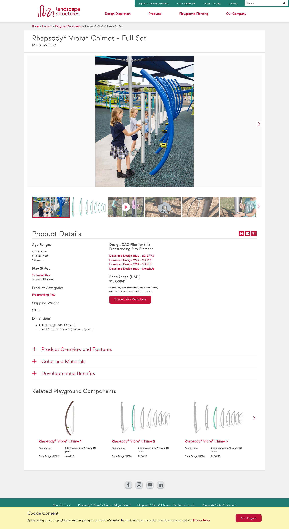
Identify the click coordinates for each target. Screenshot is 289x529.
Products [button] (155, 14)
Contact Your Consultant (130, 299)
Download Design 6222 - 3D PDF (130, 264)
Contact (233, 3)
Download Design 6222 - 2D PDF (130, 260)
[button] (259, 124)
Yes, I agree (248, 518)
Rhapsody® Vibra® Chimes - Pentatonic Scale (166, 505)
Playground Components (68, 26)
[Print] (241, 233)
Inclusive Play (41, 275)
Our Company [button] (236, 14)
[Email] (247, 233)
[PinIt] (254, 233)
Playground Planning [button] (193, 14)
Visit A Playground (185, 3)
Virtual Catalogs (212, 3)
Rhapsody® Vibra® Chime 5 (219, 505)
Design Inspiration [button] (118, 14)
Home (35, 26)
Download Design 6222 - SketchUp (131, 268)
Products (47, 26)
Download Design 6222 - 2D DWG (131, 255)
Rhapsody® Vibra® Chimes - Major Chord (104, 505)
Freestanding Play (43, 294)
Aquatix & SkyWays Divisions (153, 3)
